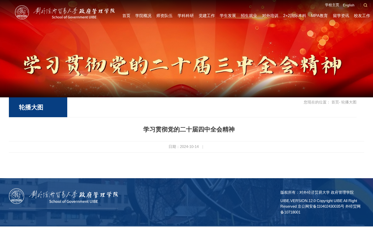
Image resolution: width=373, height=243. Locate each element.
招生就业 (249, 15)
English (348, 5)
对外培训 (270, 15)
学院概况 (143, 15)
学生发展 (228, 15)
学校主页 (332, 5)
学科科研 (186, 15)
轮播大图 (31, 107)
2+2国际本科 (294, 15)
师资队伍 (164, 15)
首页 (126, 15)
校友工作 (362, 15)
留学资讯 (341, 15)
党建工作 (207, 15)
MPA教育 (319, 15)
